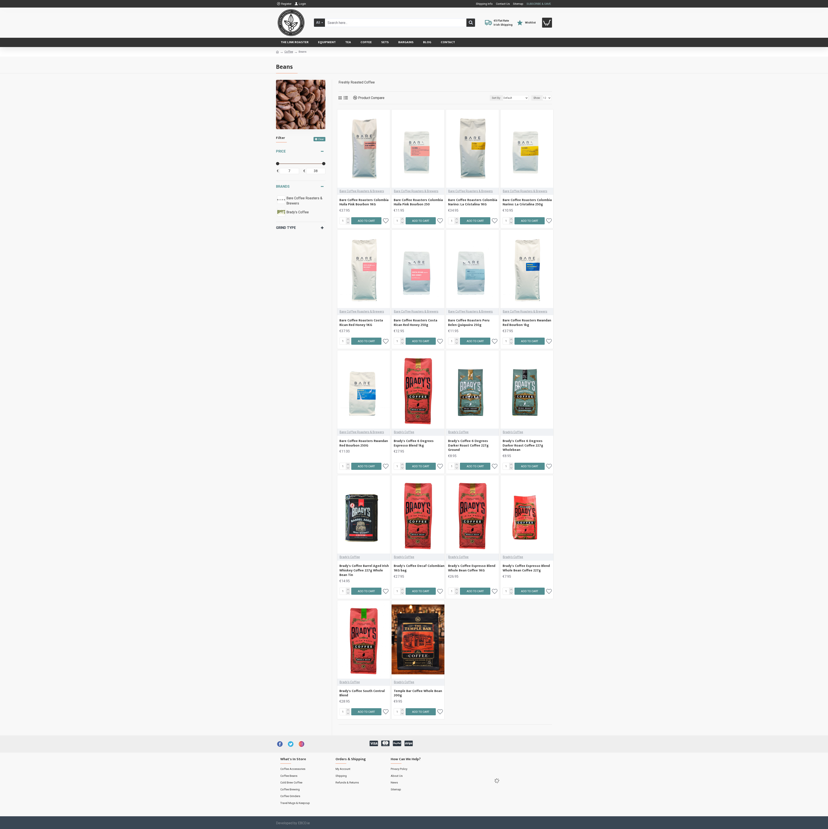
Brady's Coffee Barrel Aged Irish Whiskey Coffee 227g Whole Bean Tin (364, 570)
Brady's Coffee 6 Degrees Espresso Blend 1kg (414, 443)
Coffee (288, 51)
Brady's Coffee (404, 432)
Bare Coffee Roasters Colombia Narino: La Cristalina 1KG (472, 202)
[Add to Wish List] (385, 591)
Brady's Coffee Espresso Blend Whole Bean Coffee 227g (526, 568)
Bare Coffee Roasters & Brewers (362, 191)
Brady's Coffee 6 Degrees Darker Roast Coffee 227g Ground (468, 445)
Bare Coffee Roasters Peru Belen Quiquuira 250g (468, 322)
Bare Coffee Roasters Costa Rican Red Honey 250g (415, 322)
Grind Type (286, 228)
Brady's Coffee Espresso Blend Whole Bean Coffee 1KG (471, 568)
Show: (537, 97)
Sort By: (496, 97)
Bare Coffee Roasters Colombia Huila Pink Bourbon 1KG (364, 202)
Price (281, 151)
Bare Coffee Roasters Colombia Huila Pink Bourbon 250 (418, 202)
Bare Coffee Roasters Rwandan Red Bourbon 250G (363, 443)
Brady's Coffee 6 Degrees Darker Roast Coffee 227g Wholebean (523, 445)
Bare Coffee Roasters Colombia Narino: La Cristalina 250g (527, 202)
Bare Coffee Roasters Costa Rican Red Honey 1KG (361, 322)
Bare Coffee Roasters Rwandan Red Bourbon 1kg (527, 322)
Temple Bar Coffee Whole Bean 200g (418, 693)
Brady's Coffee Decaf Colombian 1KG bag (419, 568)
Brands (283, 186)
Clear (321, 139)
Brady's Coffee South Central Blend (362, 693)
